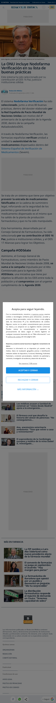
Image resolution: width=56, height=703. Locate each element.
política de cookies (14, 337)
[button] (28, 363)
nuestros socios (38, 314)
